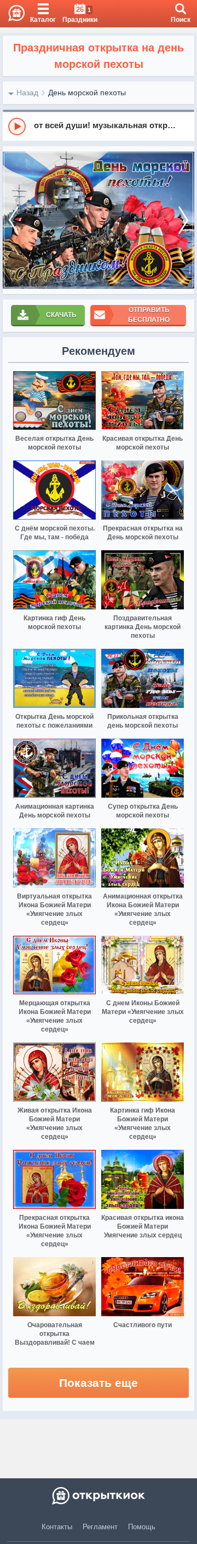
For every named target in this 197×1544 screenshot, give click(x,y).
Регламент (100, 1527)
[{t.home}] (98, 1496)
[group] (98, 126)
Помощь (141, 1527)
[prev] (13, 220)
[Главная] (12, 14)
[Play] (17, 126)
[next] (183, 220)
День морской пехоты (87, 92)
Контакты (57, 1527)
